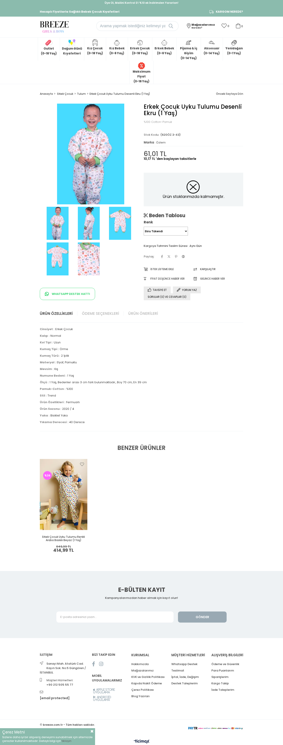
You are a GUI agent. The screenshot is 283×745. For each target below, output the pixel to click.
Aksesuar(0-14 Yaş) (212, 50)
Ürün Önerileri (143, 313)
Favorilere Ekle (82, 464)
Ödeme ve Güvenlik (225, 664)
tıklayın (66, 741)
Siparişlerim (219, 677)
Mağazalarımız (142, 670)
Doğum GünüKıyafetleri (72, 51)
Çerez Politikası (142, 690)
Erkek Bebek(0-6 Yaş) (164, 50)
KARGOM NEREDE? (229, 12)
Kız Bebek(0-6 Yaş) (117, 50)
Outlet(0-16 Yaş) (49, 51)
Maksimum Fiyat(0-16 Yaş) (141, 76)
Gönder (202, 617)
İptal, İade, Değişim (185, 677)
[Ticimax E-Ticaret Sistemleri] (141, 741)
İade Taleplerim (222, 690)
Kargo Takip (220, 683)
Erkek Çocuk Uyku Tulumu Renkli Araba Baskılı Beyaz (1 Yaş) (63, 538)
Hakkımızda (140, 664)
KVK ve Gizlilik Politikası (148, 677)
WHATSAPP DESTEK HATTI (70, 294)
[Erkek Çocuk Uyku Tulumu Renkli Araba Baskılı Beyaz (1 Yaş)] (63, 494)
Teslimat (177, 670)
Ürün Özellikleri (56, 313)
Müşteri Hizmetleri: (59, 682)
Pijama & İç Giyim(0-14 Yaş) (188, 53)
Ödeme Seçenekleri (100, 313)
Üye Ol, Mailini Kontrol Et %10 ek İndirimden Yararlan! (141, 3)
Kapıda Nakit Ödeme (146, 683)
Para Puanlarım (222, 670)
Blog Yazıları (140, 696)
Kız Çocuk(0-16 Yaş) (95, 50)
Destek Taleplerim (184, 683)
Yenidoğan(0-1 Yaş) (234, 50)
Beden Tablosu (166, 215)
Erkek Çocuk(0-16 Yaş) (140, 50)
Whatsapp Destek (184, 664)
